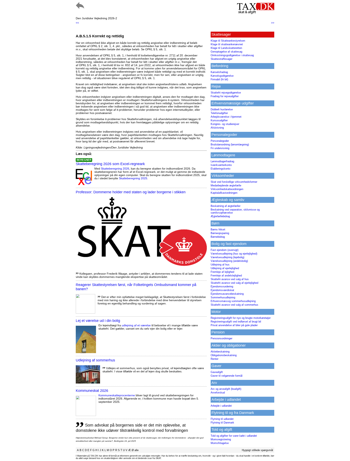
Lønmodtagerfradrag (222, 161)
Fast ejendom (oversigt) (224, 249)
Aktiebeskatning (220, 351)
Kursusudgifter (219, 120)
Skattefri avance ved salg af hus (230, 279)
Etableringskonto (220, 168)
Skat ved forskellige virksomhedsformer (234, 181)
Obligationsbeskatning (224, 355)
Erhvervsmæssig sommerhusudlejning (233, 301)
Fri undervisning (220, 148)
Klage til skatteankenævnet (227, 44)
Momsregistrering (221, 439)
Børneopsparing (220, 233)
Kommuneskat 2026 (92, 391)
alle (136, 450)
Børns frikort (218, 229)
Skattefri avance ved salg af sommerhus (234, 304)
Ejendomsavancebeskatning (227, 293)
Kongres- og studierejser (225, 124)
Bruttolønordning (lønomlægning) (230, 144)
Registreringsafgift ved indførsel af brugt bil (236, 321)
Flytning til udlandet (222, 418)
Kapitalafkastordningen (224, 192)
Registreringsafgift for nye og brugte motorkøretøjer (241, 317)
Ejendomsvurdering (222, 286)
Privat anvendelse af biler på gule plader (234, 325)
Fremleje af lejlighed (222, 271)
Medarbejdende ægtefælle (226, 185)
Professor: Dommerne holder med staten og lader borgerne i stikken (131, 192)
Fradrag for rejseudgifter (225, 96)
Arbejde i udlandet (221, 405)
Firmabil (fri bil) (219, 79)
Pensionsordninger (221, 338)
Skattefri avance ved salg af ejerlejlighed (234, 282)
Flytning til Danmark (222, 422)
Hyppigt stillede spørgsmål (257, 450)
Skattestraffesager (221, 58)
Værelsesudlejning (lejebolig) (227, 257)
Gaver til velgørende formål (226, 375)
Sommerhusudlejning (223, 297)
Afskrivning (217, 127)
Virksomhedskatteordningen (227, 189)
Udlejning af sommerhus (95, 360)
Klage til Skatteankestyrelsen (228, 40)
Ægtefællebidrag (220, 216)
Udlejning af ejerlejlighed (225, 268)
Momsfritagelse (220, 443)
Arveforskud (218, 392)
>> (272, 22)
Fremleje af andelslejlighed (226, 275)
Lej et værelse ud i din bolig (98, 321)
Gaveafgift (217, 372)
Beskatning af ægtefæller (225, 205)
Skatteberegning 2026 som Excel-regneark (110, 164)
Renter (214, 358)
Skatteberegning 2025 (133, 178)
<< (77, 22)
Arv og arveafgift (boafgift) (226, 388)
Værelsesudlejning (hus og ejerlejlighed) (234, 253)
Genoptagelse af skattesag (226, 51)
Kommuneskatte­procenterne (116, 395)
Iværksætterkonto (221, 165)
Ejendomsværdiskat (222, 290)
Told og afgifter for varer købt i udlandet (234, 435)
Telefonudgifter (219, 113)
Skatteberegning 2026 (115, 168)
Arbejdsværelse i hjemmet (226, 116)
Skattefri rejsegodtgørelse (226, 92)
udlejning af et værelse (136, 325)
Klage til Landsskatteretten (226, 47)
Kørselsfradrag (219, 72)
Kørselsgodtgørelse (222, 75)
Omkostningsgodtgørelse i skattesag (232, 55)
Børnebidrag (218, 236)
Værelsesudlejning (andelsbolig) (229, 260)
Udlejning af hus (220, 264)
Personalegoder (220, 140)
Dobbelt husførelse (222, 109)
